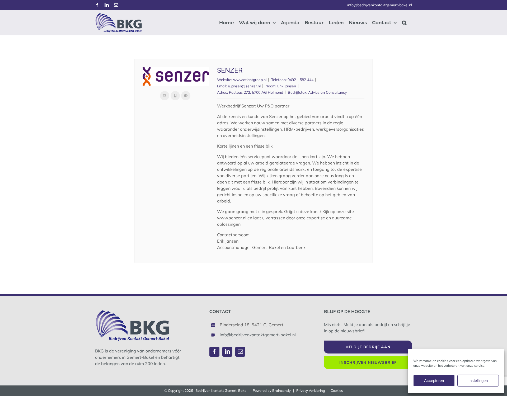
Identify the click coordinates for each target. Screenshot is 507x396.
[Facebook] (214, 352)
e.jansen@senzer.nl (244, 86)
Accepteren (434, 380)
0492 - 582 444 (300, 79)
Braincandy (281, 390)
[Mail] (240, 352)
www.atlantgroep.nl (249, 79)
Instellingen (478, 380)
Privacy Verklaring (310, 390)
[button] (404, 22)
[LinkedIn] (227, 352)
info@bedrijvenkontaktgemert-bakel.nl (379, 5)
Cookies (337, 390)
